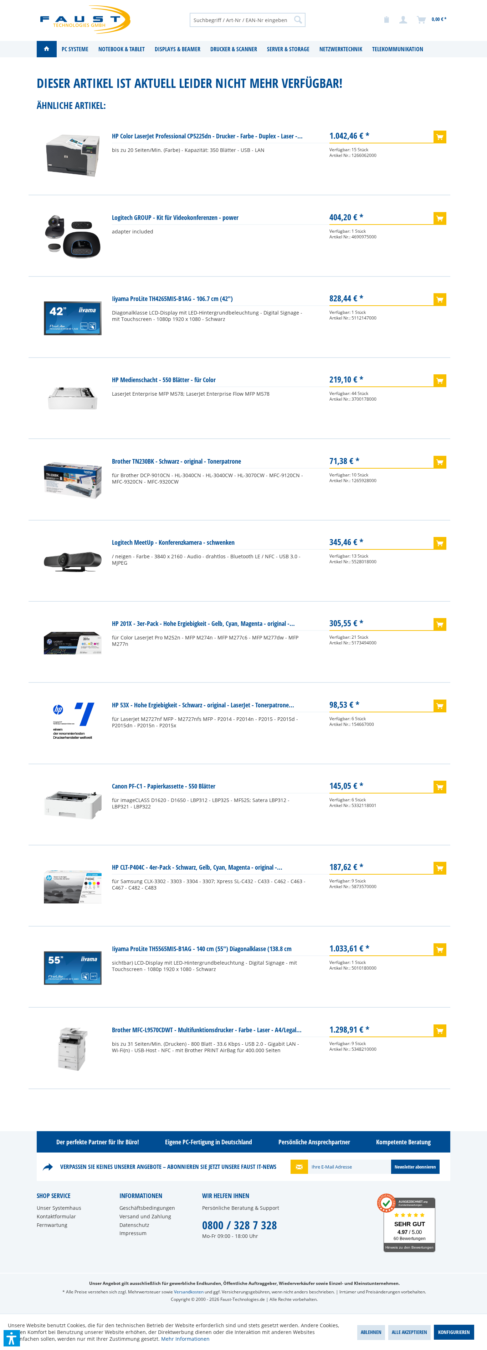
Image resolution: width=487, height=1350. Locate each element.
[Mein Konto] (403, 20)
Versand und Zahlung (145, 1216)
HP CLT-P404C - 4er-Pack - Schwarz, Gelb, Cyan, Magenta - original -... (197, 867)
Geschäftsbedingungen (147, 1207)
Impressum (133, 1233)
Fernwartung (52, 1225)
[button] (12, 1338)
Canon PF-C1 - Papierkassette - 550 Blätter (163, 786)
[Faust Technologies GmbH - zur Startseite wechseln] (85, 19)
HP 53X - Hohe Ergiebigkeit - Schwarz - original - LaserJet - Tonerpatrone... (203, 705)
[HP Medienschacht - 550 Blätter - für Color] (73, 399)
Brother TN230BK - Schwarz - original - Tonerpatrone (176, 461)
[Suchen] (298, 19)
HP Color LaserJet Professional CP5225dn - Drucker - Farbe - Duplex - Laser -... (207, 136)
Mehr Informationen (185, 1338)
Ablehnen (371, 1332)
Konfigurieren (454, 1332)
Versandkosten (189, 1292)
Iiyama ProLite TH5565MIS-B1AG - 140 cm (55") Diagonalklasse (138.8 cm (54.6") (202, 950)
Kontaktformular (56, 1216)
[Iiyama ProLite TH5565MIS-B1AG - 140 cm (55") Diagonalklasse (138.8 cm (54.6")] (73, 968)
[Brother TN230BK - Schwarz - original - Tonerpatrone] (73, 481)
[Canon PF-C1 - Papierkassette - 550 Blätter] (73, 805)
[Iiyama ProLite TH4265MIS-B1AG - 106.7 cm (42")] (73, 318)
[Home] (47, 49)
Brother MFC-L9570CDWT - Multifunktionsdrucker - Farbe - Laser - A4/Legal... (207, 1029)
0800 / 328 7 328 (239, 1225)
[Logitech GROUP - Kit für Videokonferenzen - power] (73, 237)
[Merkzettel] (386, 20)
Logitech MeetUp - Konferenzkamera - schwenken (173, 542)
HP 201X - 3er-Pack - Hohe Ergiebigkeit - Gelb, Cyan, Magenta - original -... (203, 623)
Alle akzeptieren (409, 1332)
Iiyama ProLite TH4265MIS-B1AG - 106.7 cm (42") (172, 298)
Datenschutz (134, 1225)
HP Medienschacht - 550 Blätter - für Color (164, 379)
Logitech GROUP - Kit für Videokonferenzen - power (175, 217)
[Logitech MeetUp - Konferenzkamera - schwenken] (73, 562)
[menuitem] (248, 19)
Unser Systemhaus (59, 1207)
